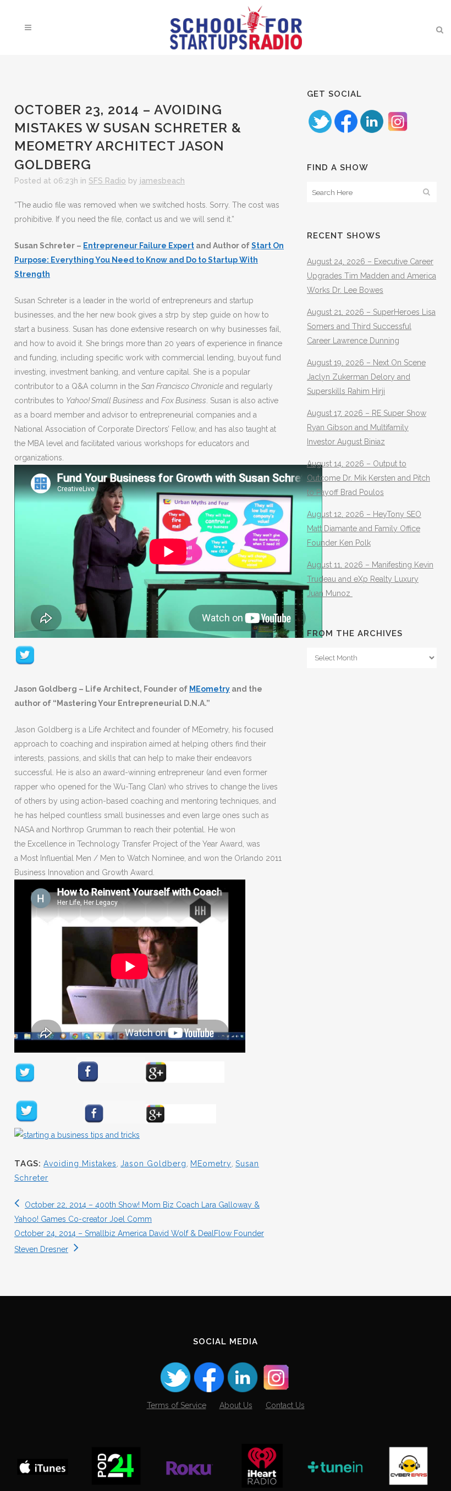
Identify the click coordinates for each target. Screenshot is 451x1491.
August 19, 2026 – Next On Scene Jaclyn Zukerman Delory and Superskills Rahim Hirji (366, 377)
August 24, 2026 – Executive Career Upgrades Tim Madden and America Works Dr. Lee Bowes (371, 275)
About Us (235, 1405)
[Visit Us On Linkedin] (371, 131)
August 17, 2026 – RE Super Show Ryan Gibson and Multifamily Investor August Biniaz (366, 427)
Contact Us (285, 1405)
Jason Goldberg (153, 1163)
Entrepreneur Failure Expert (138, 245)
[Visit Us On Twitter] (320, 131)
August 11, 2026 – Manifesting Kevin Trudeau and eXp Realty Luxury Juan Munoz (370, 579)
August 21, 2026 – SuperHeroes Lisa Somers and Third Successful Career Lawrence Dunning (371, 326)
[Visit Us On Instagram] (397, 131)
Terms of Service (176, 1405)
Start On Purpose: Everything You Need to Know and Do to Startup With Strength (149, 260)
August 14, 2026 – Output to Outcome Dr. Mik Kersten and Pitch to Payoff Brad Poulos (368, 478)
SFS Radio (107, 180)
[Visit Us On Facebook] (346, 131)
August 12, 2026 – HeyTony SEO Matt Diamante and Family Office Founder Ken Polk (364, 528)
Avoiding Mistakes (80, 1163)
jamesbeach (162, 180)
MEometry (209, 689)
